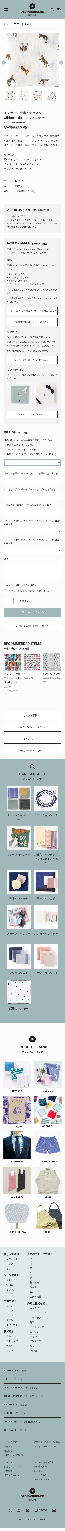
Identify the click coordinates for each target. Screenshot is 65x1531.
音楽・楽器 (36, 1296)
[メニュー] (4, 9)
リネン (9, 1305)
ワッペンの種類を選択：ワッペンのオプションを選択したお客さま (32, 522)
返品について (31, 739)
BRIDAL (14, 1413)
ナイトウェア (37, 1327)
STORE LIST (15, 1404)
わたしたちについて (14, 1466)
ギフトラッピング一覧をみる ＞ (32, 414)
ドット (9, 1350)
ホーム (6, 24)
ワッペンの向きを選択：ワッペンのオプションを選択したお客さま (32, 541)
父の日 (9, 1284)
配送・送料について (31, 727)
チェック (11, 1345)
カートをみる (40, 1475)
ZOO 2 (27, 674)
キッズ (9, 1268)
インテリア (36, 1341)
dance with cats (51, 674)
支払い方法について (31, 751)
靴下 (32, 1322)
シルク (9, 1310)
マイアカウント (41, 1479)
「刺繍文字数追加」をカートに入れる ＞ (32, 322)
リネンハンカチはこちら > (18, 168)
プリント (28, 24)
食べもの (34, 1287)
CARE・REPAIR (24, 1396)
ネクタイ (34, 1308)
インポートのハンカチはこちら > (21, 164)
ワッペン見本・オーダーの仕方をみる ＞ (32, 360)
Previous (4, 60)
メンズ (9, 1263)
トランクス (36, 1317)
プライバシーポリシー (45, 1446)
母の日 (9, 1280)
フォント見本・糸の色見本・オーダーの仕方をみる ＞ (32, 311)
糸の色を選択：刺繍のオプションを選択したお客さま (30, 489)
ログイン (38, 1470)
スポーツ (34, 1292)
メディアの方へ (11, 1475)
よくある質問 (31, 715)
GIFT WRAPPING (23, 1387)
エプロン (34, 1331)
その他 (33, 1350)
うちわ (33, 1336)
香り (32, 1345)
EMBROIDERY (15, 1370)
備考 (6, 559)
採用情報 (8, 1470)
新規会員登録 (40, 1466)
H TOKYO (17, 24)
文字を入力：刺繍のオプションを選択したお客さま (29, 505)
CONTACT (17, 1430)
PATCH (13, 1379)
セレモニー (12, 1294)
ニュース (8, 1462)
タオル (9, 1320)
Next (60, 60)
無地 (8, 1336)
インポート (12, 1324)
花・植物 (34, 1282)
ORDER (22, 1421)
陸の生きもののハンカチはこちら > (22, 159)
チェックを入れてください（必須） (21, 585)
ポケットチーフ (38, 1313)
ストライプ (12, 1341)
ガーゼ (9, 1315)
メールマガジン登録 (44, 1462)
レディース (12, 1259)
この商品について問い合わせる (32, 625)
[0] (58, 9)
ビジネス (11, 1289)
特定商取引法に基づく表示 (47, 1442)
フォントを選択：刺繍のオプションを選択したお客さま (31, 473)
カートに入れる (36, 612)
